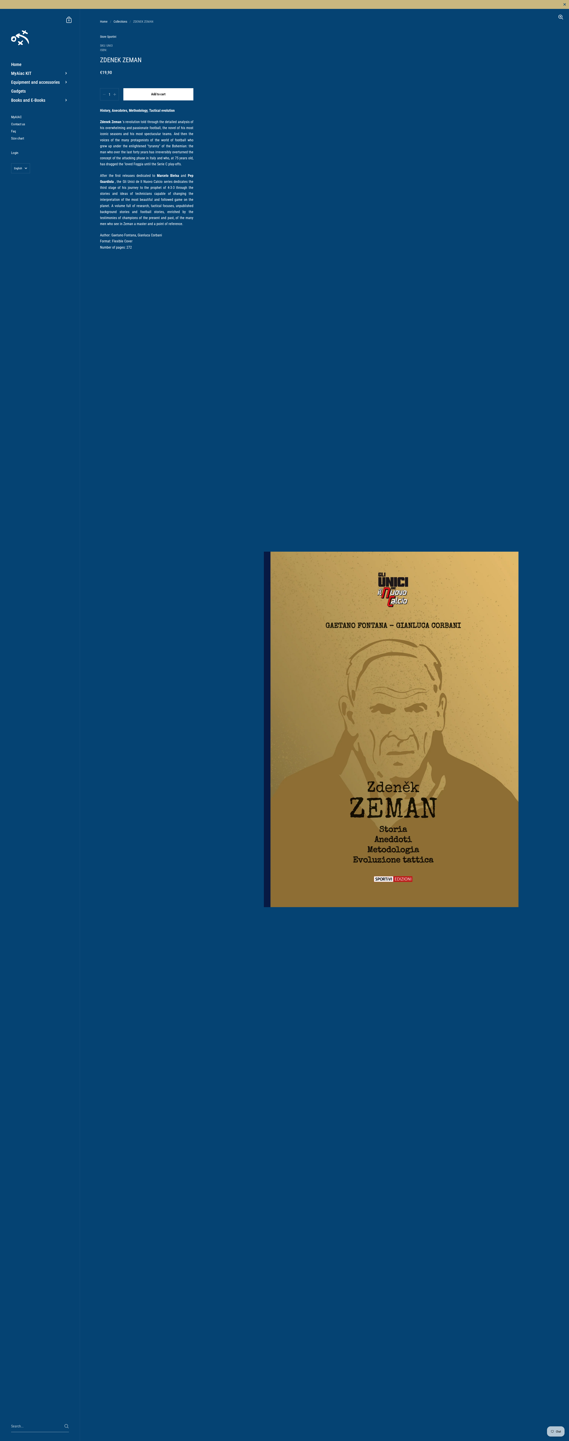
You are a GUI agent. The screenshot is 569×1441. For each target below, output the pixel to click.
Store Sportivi (108, 36)
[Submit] (66, 1426)
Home (104, 21)
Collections (120, 21)
